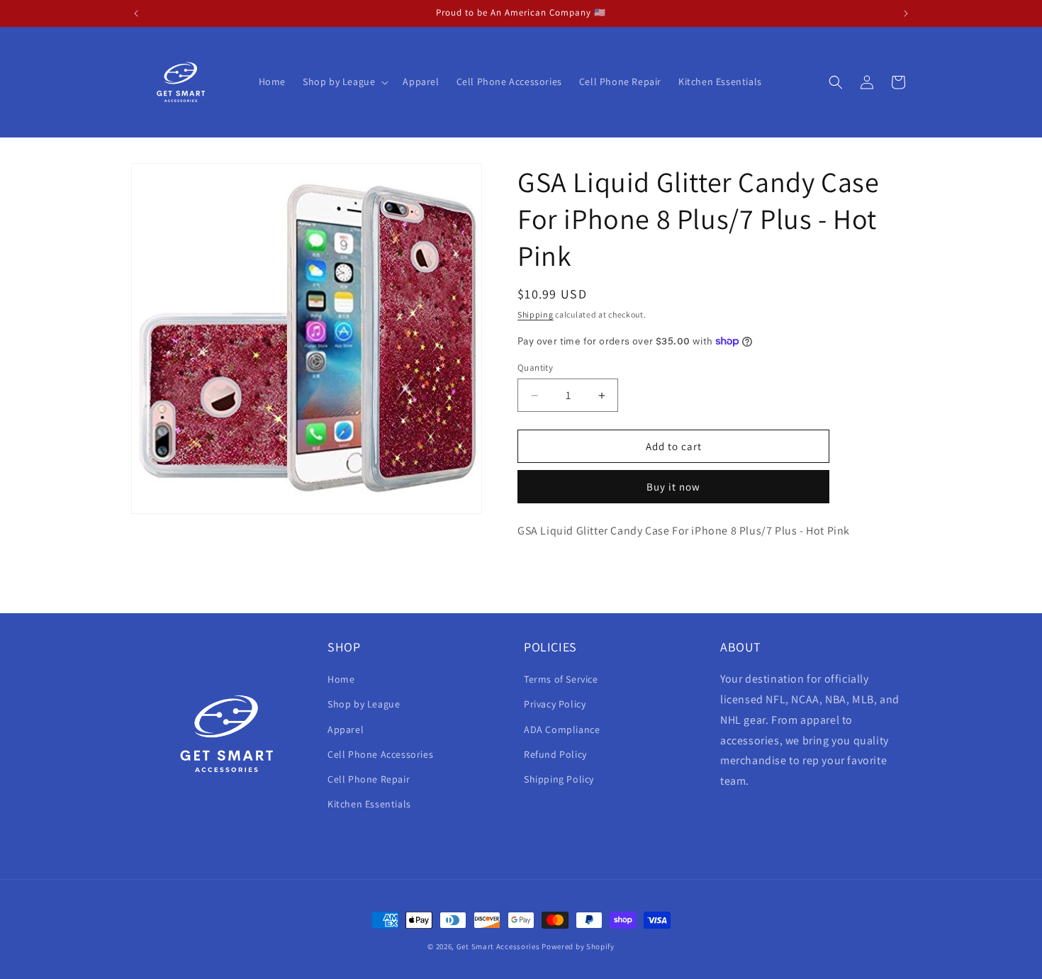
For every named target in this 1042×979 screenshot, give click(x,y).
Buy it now (673, 486)
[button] (344, 81)
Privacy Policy (555, 704)
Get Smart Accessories (498, 946)
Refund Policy (555, 754)
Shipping (535, 314)
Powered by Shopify (578, 946)
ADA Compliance (562, 729)
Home (340, 679)
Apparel (345, 729)
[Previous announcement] (136, 13)
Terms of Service (561, 679)
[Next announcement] (905, 13)
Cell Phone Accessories (380, 754)
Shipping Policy (559, 779)
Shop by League (363, 704)
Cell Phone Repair (368, 779)
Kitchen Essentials (369, 804)
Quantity (535, 368)
